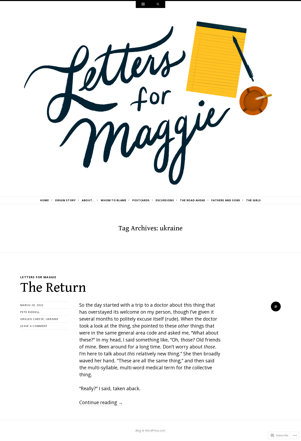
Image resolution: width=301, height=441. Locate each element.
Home (44, 200)
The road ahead (192, 200)
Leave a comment (34, 326)
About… (88, 200)
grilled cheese (32, 319)
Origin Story (65, 200)
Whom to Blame (113, 200)
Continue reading (101, 402)
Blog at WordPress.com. (150, 430)
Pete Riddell (30, 312)
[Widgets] (143, 4)
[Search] (157, 4)
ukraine (52, 319)
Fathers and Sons (225, 200)
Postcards (141, 200)
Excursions (165, 200)
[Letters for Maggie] (150, 101)
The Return (53, 288)
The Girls (253, 200)
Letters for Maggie (38, 277)
